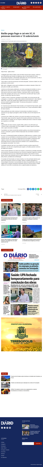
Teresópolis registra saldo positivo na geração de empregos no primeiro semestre (31, 219)
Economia (3, 451)
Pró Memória (4, 457)
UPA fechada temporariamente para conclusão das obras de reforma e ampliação (9, 219)
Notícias (2, 30)
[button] (31, 3)
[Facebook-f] (34, 3)
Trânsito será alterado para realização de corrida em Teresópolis (25, 382)
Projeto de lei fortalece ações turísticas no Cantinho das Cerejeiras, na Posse (31, 240)
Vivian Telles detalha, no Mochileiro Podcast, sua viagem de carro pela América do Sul (9, 241)
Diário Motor (3, 448)
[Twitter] (38, 3)
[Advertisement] (22, 19)
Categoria (3, 444)
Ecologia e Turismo (5, 449)
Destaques (3, 446)
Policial (2, 455)
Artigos (2, 442)
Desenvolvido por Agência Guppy (36, 464)
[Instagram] (36, 3)
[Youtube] (40, 3)
